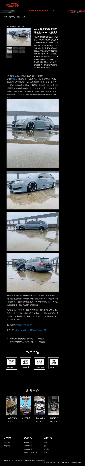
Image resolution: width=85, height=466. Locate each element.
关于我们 (7, 442)
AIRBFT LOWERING (31, 453)
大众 (18, 17)
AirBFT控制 (28, 442)
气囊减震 (15, 79)
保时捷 (46, 449)
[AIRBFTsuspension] (12, 5)
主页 (5, 17)
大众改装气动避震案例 (24, 324)
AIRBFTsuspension (24, 460)
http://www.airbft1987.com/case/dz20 (30, 330)
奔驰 (45, 442)
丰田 (45, 453)
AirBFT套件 (28, 449)
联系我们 (7, 446)
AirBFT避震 (28, 446)
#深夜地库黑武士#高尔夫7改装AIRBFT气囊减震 (28, 342)
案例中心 (12, 17)
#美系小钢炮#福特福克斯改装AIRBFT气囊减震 (28, 339)
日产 (45, 446)
